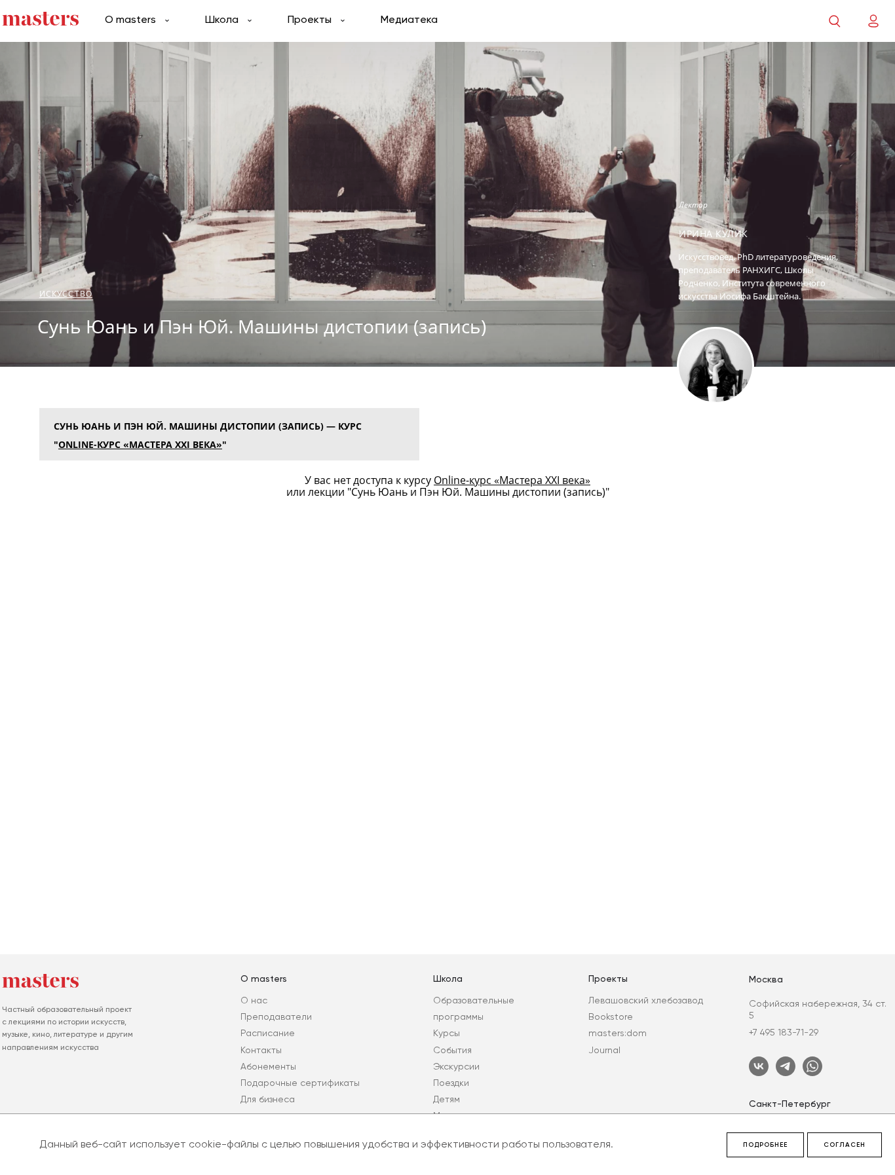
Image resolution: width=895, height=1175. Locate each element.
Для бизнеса (267, 1099)
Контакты (261, 1050)
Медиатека (409, 19)
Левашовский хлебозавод (645, 1000)
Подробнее (765, 1145)
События (452, 1050)
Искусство (65, 293)
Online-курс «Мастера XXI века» (140, 444)
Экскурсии (456, 1066)
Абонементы (268, 1066)
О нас (253, 1000)
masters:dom (617, 1033)
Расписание (267, 1033)
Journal (604, 1050)
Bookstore (610, 1016)
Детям (446, 1099)
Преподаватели (276, 1016)
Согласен (845, 1145)
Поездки (451, 1082)
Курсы (446, 1033)
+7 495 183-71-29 (783, 1032)
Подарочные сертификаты (300, 1082)
